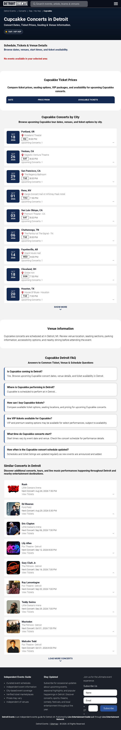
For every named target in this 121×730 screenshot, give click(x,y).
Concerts (22, 11)
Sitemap (54, 724)
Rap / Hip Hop (35, 11)
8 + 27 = (85, 708)
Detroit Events (10, 11)
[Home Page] (15, 3)
